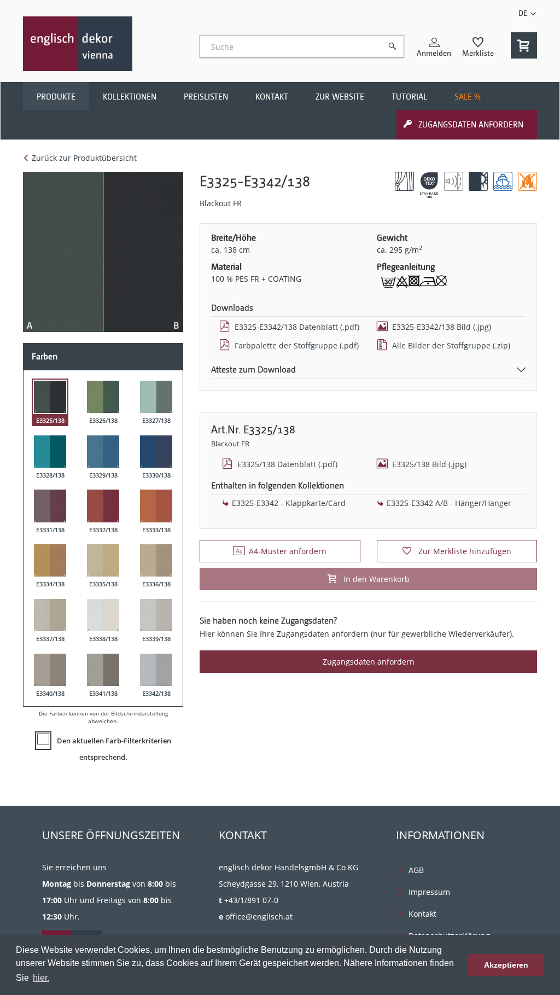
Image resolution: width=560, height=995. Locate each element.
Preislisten (206, 97)
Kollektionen (129, 97)
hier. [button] (41, 977)
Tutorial (409, 97)
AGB (416, 870)
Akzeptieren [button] (506, 965)
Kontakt (271, 97)
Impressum (429, 892)
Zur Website (340, 97)
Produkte (56, 97)
